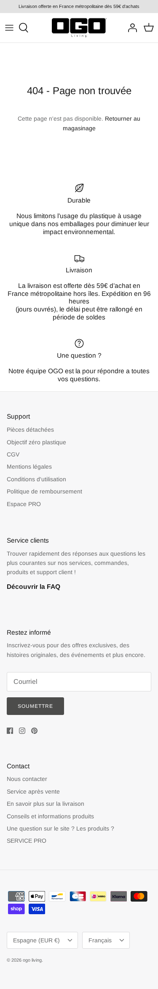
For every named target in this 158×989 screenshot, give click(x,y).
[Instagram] (22, 731)
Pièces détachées (30, 429)
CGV (13, 454)
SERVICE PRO (26, 840)
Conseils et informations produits (50, 816)
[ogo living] (79, 27)
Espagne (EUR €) (36, 940)
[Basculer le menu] (9, 27)
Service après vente (33, 791)
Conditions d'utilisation (36, 479)
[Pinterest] (34, 731)
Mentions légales (29, 466)
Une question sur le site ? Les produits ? (60, 828)
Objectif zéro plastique (36, 442)
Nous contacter (27, 778)
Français (100, 940)
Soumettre (35, 706)
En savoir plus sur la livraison (45, 803)
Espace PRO (24, 504)
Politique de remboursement (44, 491)
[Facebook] (10, 731)
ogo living (32, 960)
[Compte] (130, 27)
